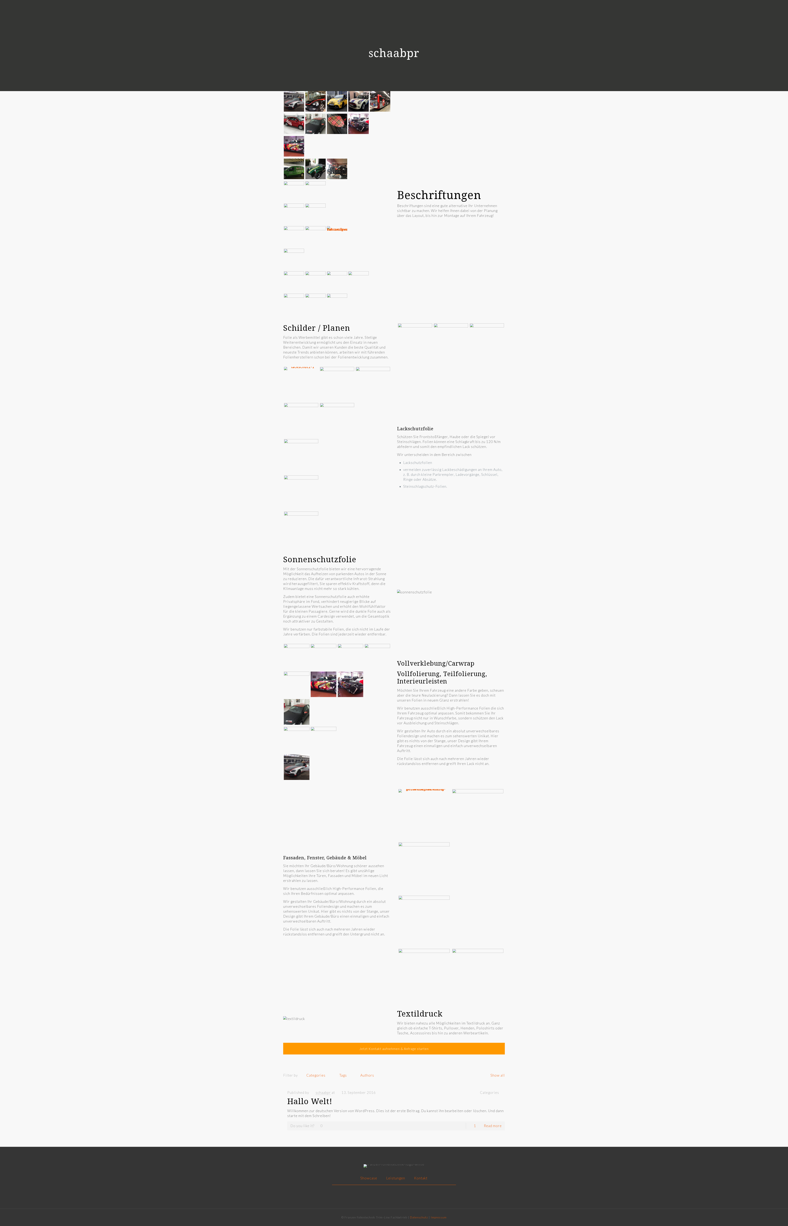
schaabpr (323, 1092)
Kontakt (420, 1178)
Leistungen (395, 1178)
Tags (343, 1075)
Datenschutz (419, 1217)
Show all (497, 1075)
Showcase (368, 1178)
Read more (493, 1126)
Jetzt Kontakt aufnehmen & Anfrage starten (394, 1049)
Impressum (439, 1217)
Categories (315, 1075)
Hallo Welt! (309, 1101)
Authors (367, 1075)
